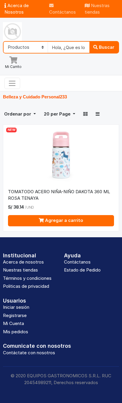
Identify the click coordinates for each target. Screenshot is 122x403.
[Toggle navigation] (12, 83)
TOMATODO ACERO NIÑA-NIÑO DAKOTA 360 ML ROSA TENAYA (59, 195)
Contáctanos (62, 12)
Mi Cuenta (13, 323)
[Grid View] (85, 114)
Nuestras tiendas (97, 9)
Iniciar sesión (16, 307)
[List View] (98, 114)
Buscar (106, 47)
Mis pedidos (15, 331)
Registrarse (15, 315)
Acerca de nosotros (23, 262)
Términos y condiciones (27, 278)
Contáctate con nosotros (29, 352)
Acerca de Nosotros (16, 9)
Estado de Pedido (82, 270)
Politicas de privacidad (26, 286)
